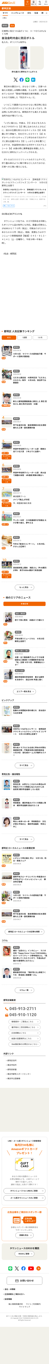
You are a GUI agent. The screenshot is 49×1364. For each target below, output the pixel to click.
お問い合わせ (27, 1280)
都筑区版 (6, 8)
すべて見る (23, 765)
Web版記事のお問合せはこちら (24, 1044)
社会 (36, 13)
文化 (29, 13)
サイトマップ (24, 1307)
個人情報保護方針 (15, 1304)
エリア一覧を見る (24, 691)
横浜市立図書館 (13, 1079)
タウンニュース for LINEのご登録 (24, 1191)
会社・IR (33, 4)
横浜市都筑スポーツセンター (19, 1074)
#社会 (6, 253)
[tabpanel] (24, 59)
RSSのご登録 (24, 1254)
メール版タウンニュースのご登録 (24, 1198)
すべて (5, 13)
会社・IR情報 (10, 1289)
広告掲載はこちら (19, 1033)
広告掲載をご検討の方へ (15, 1294)
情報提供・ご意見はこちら (22, 1022)
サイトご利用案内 (33, 1304)
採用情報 (8, 1299)
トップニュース (17, 13)
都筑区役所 (12, 1060)
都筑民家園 (12, 1069)
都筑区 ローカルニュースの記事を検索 (24, 932)
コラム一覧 (23, 990)
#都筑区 (13, 253)
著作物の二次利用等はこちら (23, 1027)
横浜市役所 (12, 1065)
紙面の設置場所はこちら (22, 1039)
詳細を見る (23, 1235)
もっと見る (23, 587)
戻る (5, 18)
